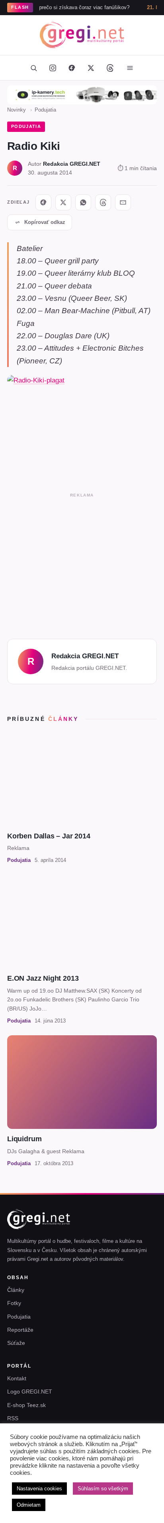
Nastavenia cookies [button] (39, 1489)
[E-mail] (123, 202)
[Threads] (109, 67)
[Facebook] (71, 67)
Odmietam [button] (29, 1505)
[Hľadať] (33, 67)
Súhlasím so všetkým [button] (103, 1489)
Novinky (16, 110)
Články (15, 1290)
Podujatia (45, 110)
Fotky (14, 1303)
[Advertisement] (82, 563)
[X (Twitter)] (90, 67)
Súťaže (16, 1343)
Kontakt (16, 1378)
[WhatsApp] (83, 202)
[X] (63, 202)
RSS (12, 1418)
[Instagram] (52, 67)
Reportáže (20, 1330)
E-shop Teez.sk (26, 1405)
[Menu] (129, 67)
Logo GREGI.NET (29, 1391)
